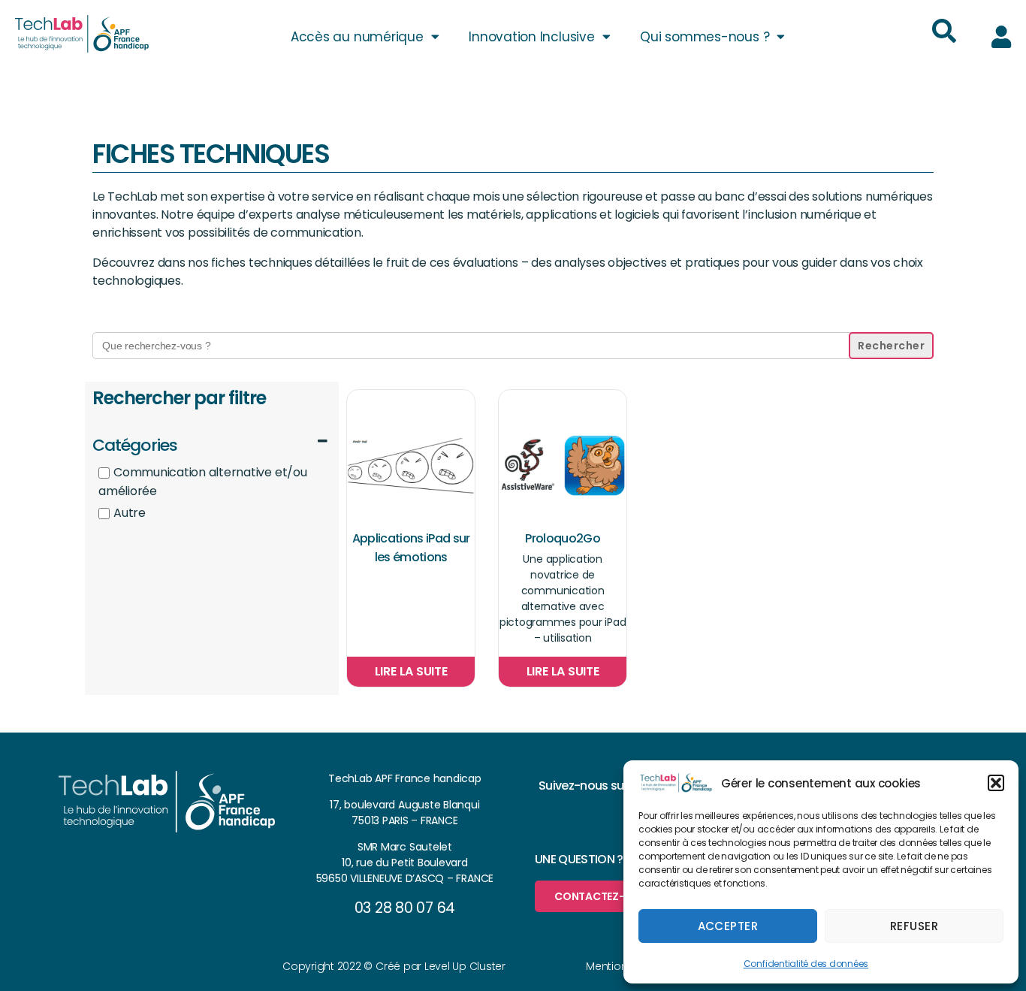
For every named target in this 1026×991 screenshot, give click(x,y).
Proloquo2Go (562, 538)
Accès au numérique (357, 37)
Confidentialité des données (806, 963)
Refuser (914, 926)
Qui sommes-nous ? (704, 37)
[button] (995, 782)
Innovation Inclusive (531, 37)
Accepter (728, 926)
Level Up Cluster (464, 966)
